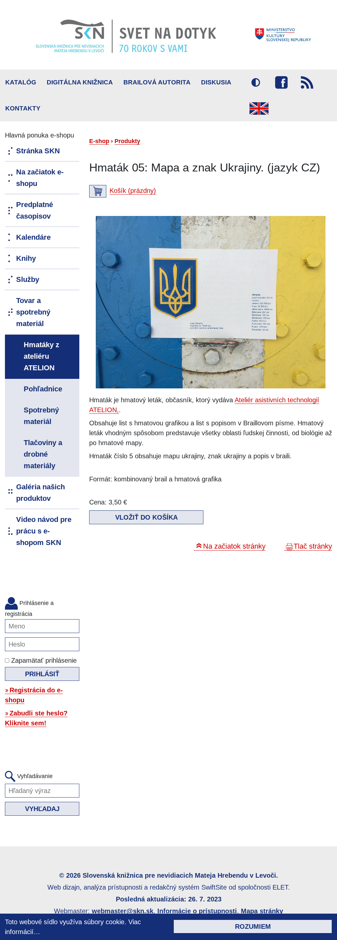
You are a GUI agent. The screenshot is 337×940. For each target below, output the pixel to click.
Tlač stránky (313, 546)
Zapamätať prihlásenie (43, 660)
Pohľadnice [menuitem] (43, 389)
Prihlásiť (42, 674)
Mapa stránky (262, 911)
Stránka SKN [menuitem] (38, 151)
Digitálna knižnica (80, 82)
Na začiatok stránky (234, 546)
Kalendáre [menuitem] (33, 237)
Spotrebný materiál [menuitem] (41, 416)
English (259, 108)
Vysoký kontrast (256, 82)
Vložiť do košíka (146, 517)
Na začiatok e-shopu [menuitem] (40, 178)
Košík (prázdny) (133, 190)
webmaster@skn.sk (122, 911)
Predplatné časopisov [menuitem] (34, 210)
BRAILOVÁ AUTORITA (157, 82)
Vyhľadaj (42, 808)
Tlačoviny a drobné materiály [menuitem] (43, 454)
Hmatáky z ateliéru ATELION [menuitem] (41, 356)
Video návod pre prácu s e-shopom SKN (43, 531)
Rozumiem (253, 926)
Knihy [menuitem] (26, 258)
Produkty (127, 141)
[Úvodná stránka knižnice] (168, 35)
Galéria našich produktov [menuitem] (40, 492)
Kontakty (22, 108)
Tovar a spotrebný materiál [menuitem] (33, 312)
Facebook (281, 82)
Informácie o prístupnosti (197, 911)
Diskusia (216, 82)
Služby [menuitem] (27, 279)
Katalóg (20, 82)
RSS (307, 82)
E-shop (99, 141)
